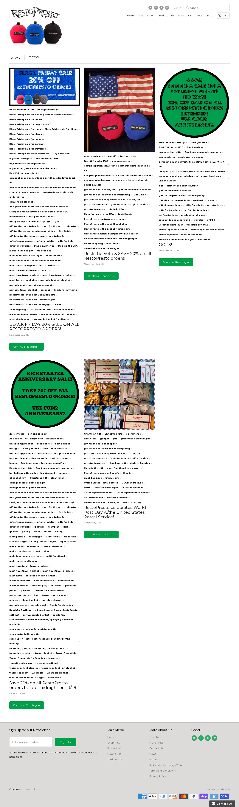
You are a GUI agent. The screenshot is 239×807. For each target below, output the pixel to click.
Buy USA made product (23, 173)
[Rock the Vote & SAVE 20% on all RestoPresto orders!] (119, 151)
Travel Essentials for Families (27, 658)
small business (93, 478)
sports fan (59, 615)
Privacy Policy (157, 776)
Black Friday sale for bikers (25, 119)
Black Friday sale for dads (25, 129)
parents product (19, 595)
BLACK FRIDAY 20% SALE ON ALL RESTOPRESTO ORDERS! (44, 327)
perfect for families (195, 210)
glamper (39, 526)
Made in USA (116, 209)
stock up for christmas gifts (39, 629)
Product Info (165, 15)
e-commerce (17, 216)
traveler (198, 220)
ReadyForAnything (20, 610)
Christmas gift (38, 478)
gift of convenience (21, 241)
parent (13, 590)
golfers (13, 531)
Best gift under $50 (48, 109)
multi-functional (19, 260)
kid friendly (53, 536)
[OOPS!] (194, 137)
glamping (54, 526)
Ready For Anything (65, 290)
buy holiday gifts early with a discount (32, 168)
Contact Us (156, 748)
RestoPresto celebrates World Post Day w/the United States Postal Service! (115, 512)
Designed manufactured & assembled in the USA (38, 211)
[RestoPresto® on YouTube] (161, 9)
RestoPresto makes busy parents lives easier (111, 233)
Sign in (177, 7)
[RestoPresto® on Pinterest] (167, 9)
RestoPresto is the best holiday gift (30, 304)
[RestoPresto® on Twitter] (150, 9)
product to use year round (174, 220)
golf (65, 526)
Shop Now (146, 15)
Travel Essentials (65, 653)
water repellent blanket (23, 314)
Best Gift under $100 (21, 109)
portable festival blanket (55, 280)
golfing (26, 531)
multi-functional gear (22, 265)
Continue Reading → (26, 346)
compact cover (121, 161)
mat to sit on (42, 551)
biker (65, 458)
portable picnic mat (40, 285)
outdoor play (39, 585)
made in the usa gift (21, 250)
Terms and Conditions (162, 770)
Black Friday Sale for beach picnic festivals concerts (41, 114)
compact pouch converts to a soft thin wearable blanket (42, 187)
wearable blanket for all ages (51, 319)
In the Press (156, 742)
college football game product (27, 487)
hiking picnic (17, 536)
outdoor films (66, 580)
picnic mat (59, 595)
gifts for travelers (20, 246)
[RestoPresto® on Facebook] (156, 9)
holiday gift (35, 536)
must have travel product (57, 275)
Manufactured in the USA (99, 214)
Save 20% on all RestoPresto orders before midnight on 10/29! (43, 685)
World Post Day (132, 502)
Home (131, 15)
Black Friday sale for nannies (26, 139)
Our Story (155, 737)
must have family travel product (28, 270)
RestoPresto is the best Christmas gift (32, 299)
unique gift (112, 478)
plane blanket (30, 600)
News (14, 57)
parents (25, 590)
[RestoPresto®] (35, 26)
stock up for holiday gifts (24, 634)
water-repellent (168, 234)
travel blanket (43, 653)
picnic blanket (41, 595)
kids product (39, 541)
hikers (47, 531)
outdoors (56, 585)
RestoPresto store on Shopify (101, 473)
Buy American (61, 153)
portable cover (18, 605)
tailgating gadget (20, 648)
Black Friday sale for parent (26, 144)
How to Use (185, 15)
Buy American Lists (46, 158)
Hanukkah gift (117, 463)
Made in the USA (67, 246)
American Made (93, 156)
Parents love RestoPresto (49, 590)
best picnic (43, 453)
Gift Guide (65, 231)
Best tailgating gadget (45, 458)
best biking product (21, 443)
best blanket (44, 443)
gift (57, 221)
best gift (112, 156)
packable (31, 280)
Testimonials (205, 15)
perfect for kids (168, 215)
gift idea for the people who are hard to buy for (37, 236)
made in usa (44, 250)
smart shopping (93, 243)
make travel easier (20, 551)
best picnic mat (18, 458)
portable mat (17, 285)
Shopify (126, 473)
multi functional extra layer (25, 255)
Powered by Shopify (217, 789)
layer (53, 541)
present (45, 290)
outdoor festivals (44, 580)
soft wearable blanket (36, 615)
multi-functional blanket (46, 260)
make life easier (53, 546)
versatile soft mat (197, 224)
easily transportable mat (24, 221)
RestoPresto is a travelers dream (104, 219)
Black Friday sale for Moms (25, 134)
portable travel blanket (23, 290)
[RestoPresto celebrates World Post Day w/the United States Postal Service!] (119, 429)
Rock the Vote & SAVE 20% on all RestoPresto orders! (117, 256)
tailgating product (20, 653)
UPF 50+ (212, 220)
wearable (112, 243)
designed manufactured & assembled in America (39, 206)
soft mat (14, 615)
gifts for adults (45, 241)
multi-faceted (54, 255)
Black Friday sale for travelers (27, 148)
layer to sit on (68, 541)
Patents (154, 759)
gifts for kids (65, 241)
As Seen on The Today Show (26, 438)
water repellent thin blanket (58, 314)
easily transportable (40, 216)
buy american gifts (20, 158)
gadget (46, 221)
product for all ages (193, 215)
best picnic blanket (64, 453)
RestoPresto (124, 214)
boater (13, 463)
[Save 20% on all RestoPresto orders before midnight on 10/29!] (44, 429)
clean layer (57, 478)
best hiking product (21, 453)
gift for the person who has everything (32, 231)
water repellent (63, 309)
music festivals (48, 265)
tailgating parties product (50, 648)
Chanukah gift (17, 478)
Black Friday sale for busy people (29, 124)
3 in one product (37, 434)
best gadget (62, 443)
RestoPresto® (26, 789)
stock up (14, 629)
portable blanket (52, 600)
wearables (204, 239)
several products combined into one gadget (110, 238)
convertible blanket (21, 201)
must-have (15, 280)
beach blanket (54, 438)
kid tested (69, 536)
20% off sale (166, 142)
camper (63, 473)
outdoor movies (18, 585)
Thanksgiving (17, 309)
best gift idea (128, 156)
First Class (90, 438)
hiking (59, 531)
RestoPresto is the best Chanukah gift (32, 294)
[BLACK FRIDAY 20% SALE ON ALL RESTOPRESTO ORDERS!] (44, 104)
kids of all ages (18, 541)
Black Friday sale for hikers (60, 129)
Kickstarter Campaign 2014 (165, 765)
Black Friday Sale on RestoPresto (29, 153)
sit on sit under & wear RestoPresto (56, 610)
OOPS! (165, 244)
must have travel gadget (24, 275)
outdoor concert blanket (40, 575)
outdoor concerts (19, 580)
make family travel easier (24, 546)
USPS (87, 487)
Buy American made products (27, 163)
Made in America (44, 246)
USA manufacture (40, 309)
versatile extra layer (171, 224)
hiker (37, 531)
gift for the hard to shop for (60, 226)
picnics (13, 600)
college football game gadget (27, 482)
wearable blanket (19, 319)
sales (58, 304)
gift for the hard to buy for (25, 226)
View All (34, 57)
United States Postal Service (101, 482)
